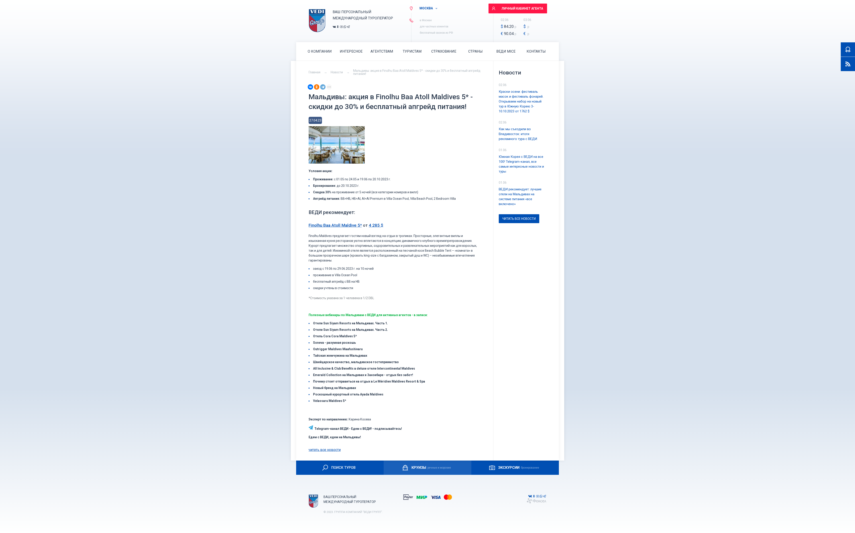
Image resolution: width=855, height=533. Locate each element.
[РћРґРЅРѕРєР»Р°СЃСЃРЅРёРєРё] (316, 87)
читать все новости (325, 450)
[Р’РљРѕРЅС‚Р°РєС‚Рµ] (310, 87)
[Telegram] (323, 87)
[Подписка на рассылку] (848, 64)
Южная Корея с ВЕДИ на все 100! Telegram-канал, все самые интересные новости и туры (521, 164)
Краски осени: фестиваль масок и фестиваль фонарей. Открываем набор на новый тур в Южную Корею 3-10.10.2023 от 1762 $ (521, 101)
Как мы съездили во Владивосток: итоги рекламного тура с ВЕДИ (518, 134)
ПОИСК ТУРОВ (343, 467)
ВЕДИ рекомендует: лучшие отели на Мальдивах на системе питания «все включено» (520, 196)
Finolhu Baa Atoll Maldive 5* (335, 225)
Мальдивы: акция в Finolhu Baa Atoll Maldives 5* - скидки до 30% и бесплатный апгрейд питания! (416, 72)
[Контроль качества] (848, 49)
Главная (314, 72)
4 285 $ (376, 225)
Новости (337, 72)
